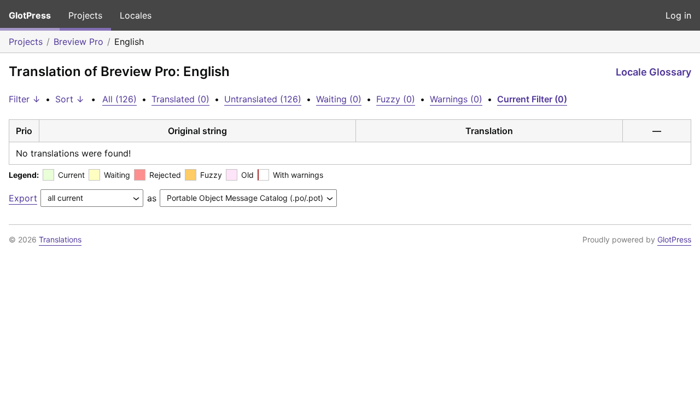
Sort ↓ (69, 99)
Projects (85, 15)
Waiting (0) (338, 99)
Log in (678, 15)
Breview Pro (78, 41)
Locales (135, 15)
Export (23, 198)
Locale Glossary (653, 72)
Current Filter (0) (532, 99)
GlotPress (30, 15)
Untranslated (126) (262, 99)
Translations (60, 239)
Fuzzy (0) (395, 99)
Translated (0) (180, 99)
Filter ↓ (24, 99)
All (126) (119, 99)
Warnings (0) (456, 99)
